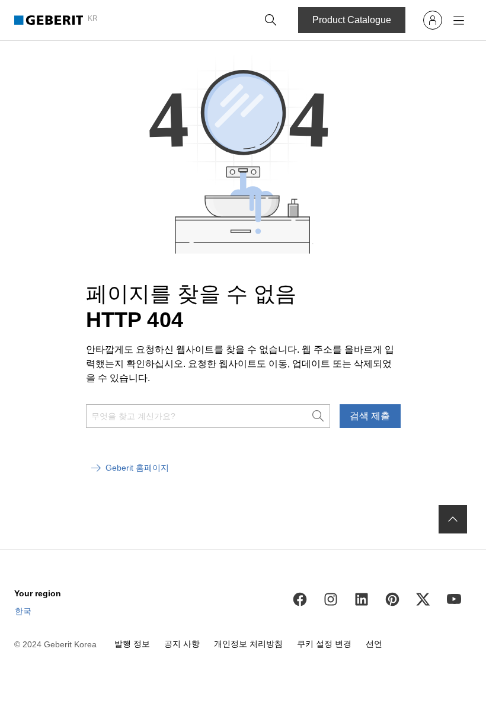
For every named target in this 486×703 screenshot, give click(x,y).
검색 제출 (370, 416)
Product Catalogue (351, 20)
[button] (271, 20)
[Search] (271, 20)
